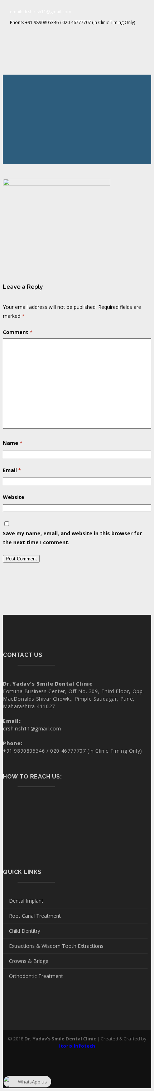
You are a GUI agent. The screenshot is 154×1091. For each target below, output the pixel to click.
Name (13, 442)
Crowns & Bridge (28, 961)
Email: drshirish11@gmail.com (40, 12)
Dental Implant (26, 900)
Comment (18, 332)
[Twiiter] (77, 35)
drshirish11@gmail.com (32, 728)
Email (12, 470)
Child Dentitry (24, 930)
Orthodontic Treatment (36, 976)
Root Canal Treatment (35, 915)
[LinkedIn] (88, 35)
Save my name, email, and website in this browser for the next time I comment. (72, 538)
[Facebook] (65, 35)
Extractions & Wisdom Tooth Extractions (56, 945)
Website (13, 497)
